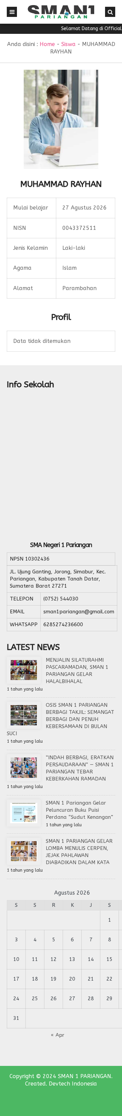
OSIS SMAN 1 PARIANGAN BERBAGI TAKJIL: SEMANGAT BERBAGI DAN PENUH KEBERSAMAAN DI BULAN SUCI (60, 719)
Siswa (68, 44)
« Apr (57, 1035)
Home (47, 44)
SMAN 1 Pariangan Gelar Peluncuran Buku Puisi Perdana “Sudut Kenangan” (79, 810)
